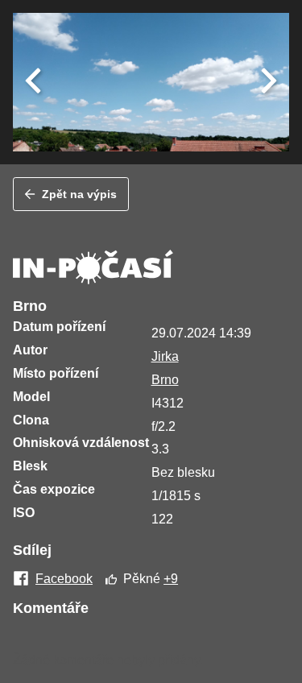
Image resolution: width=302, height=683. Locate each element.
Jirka (165, 356)
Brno (165, 380)
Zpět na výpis (79, 194)
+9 (170, 579)
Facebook (64, 579)
